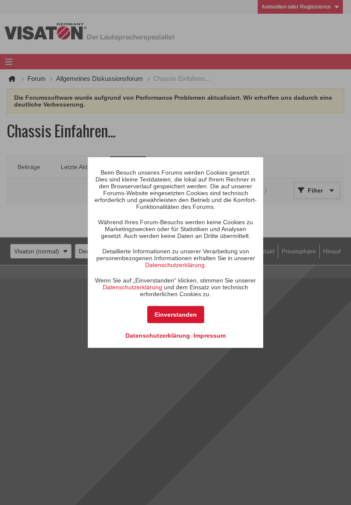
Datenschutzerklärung (175, 264)
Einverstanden (176, 314)
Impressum (209, 335)
